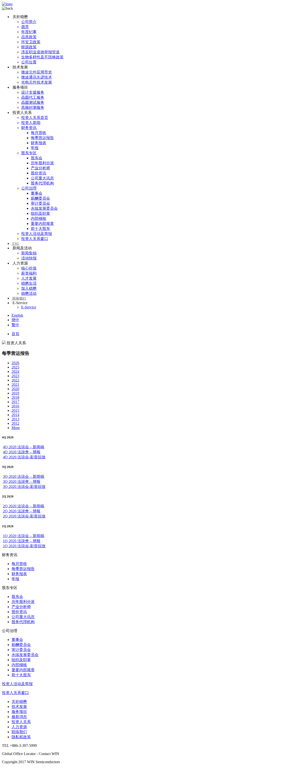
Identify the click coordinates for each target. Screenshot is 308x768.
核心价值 (29, 268)
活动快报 (29, 258)
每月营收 (38, 133)
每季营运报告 (42, 138)
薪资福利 (29, 273)
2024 (15, 371)
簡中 (15, 320)
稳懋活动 (29, 293)
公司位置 (29, 62)
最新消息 (19, 717)
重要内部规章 (42, 223)
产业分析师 (40, 168)
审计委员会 (40, 203)
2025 (15, 367)
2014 (15, 415)
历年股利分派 (42, 163)
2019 (15, 393)
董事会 (36, 193)
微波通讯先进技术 (36, 77)
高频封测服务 (32, 107)
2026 (15, 363)
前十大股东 (40, 229)
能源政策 (29, 47)
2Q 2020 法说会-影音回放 (24, 516)
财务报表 (38, 143)
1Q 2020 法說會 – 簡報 (21, 541)
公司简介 (29, 22)
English (17, 315)
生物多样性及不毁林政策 (42, 57)
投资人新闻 (30, 123)
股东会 (36, 158)
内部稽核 (38, 218)
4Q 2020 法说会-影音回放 (24, 457)
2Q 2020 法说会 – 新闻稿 (23, 506)
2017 (15, 402)
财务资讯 (29, 128)
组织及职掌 (40, 213)
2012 (15, 423)
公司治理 (29, 188)
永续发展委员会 (44, 208)
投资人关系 (21, 722)
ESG (16, 244)
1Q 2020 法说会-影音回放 (24, 546)
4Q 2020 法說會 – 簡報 (21, 452)
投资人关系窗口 (34, 239)
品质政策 (29, 37)
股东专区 (29, 153)
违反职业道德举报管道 (40, 52)
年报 (34, 148)
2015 (15, 410)
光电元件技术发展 (36, 82)
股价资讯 (38, 173)
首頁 (15, 334)
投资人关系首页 (34, 118)
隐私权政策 (21, 737)
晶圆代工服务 (32, 97)
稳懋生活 (29, 283)
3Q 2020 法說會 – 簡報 (21, 481)
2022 (15, 380)
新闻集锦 (29, 253)
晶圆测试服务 (32, 102)
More (16, 428)
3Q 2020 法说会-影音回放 (24, 487)
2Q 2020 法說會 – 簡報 (21, 511)
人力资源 (19, 727)
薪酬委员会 (40, 198)
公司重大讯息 (42, 178)
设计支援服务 (32, 92)
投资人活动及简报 (36, 234)
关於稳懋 (19, 702)
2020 (15, 389)
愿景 (25, 27)
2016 (15, 406)
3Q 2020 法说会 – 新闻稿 (23, 476)
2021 (15, 384)
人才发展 (29, 278)
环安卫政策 (30, 42)
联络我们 (19, 298)
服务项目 (19, 712)
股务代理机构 (42, 183)
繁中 (15, 325)
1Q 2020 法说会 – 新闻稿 (23, 536)
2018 (15, 397)
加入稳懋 (29, 288)
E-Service (28, 307)
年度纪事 (29, 32)
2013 (15, 419)
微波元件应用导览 (36, 72)
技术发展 (19, 707)
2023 (15, 376)
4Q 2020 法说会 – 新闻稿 (23, 447)
